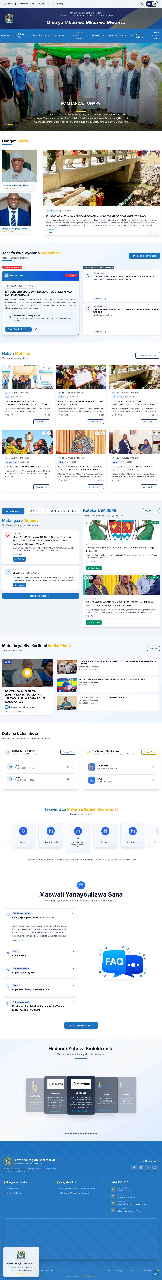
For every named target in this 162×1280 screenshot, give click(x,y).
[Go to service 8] (85, 1136)
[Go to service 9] (88, 1136)
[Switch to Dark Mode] (142, 4)
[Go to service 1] (67, 1136)
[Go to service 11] (93, 1136)
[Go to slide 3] (14, 124)
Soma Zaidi (51, 233)
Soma (97, 302)
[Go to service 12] (95, 1136)
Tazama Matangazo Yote (41, 599)
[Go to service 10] (90, 1136)
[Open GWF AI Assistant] (155, 1273)
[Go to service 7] (83, 1136)
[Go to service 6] (80, 1136)
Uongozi (44, 4)
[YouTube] (148, 1170)
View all (153, 651)
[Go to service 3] (73, 1136)
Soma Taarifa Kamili (17, 332)
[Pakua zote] (68, 769)
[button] (40, 930)
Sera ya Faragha (115, 1273)
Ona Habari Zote (148, 358)
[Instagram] (141, 1170)
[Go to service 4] (75, 1136)
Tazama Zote (68, 755)
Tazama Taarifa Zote (146, 259)
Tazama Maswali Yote (79, 1028)
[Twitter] (155, 1170)
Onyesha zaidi (18, 943)
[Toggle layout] (36, 1249)
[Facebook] (134, 1170)
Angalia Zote (150, 514)
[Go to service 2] (70, 1136)
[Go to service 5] (78, 1136)
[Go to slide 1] (5, 124)
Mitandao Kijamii (27, 4)
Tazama (21, 562)
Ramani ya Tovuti (151, 1273)
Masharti (133, 1273)
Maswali (10, 4)
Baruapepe (60, 4)
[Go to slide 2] (10, 124)
